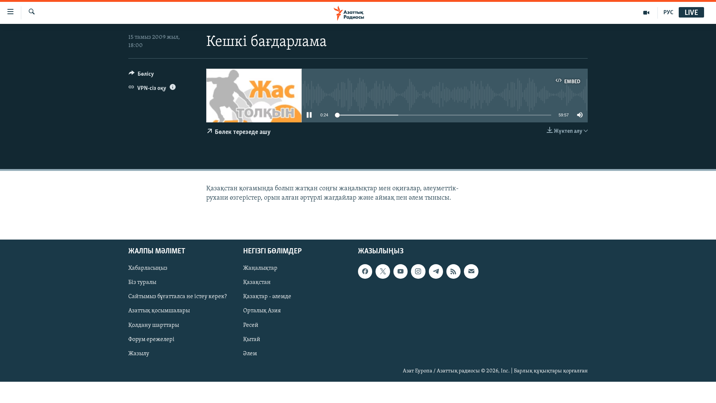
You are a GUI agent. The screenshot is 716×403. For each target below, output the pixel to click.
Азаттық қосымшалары (159, 311)
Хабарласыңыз (147, 268)
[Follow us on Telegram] (436, 271)
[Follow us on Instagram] (418, 271)
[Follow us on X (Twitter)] (383, 271)
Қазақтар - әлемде (267, 297)
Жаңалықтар (260, 268)
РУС (668, 13)
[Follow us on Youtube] (400, 271)
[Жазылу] (471, 271)
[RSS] (453, 271)
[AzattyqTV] (646, 12)
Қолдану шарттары (153, 325)
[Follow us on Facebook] (365, 271)
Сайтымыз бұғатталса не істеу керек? (177, 297)
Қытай (251, 339)
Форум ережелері (151, 339)
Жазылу (138, 354)
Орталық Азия (262, 311)
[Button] (141, 76)
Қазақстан (257, 282)
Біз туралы (142, 282)
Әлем (250, 354)
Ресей (250, 325)
